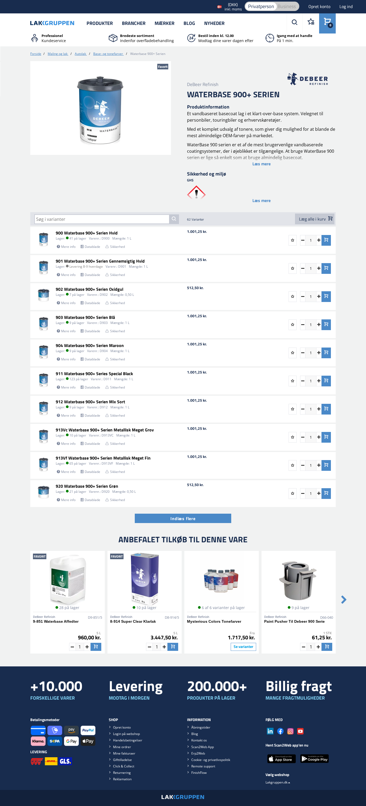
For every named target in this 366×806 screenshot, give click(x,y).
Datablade (92, 246)
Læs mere (261, 164)
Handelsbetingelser (127, 740)
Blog (189, 23)
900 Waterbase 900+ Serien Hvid (87, 233)
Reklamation (122, 779)
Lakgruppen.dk (276, 782)
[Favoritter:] (310, 23)
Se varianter (243, 646)
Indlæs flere (183, 518)
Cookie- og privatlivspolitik (210, 760)
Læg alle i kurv (313, 219)
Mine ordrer (122, 747)
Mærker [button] (164, 23)
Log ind (346, 6)
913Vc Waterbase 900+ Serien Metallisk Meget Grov (105, 430)
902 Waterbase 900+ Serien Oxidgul (89, 289)
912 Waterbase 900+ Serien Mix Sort (90, 401)
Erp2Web (198, 753)
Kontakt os (199, 740)
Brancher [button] (133, 23)
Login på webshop (126, 734)
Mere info (68, 246)
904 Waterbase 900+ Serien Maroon (90, 345)
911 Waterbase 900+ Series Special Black (94, 373)
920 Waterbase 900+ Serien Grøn (87, 486)
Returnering (122, 772)
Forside (35, 53)
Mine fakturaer (124, 753)
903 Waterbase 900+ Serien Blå (85, 317)
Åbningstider (200, 727)
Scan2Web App (202, 747)
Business (287, 6)
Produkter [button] (100, 23)
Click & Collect (123, 766)
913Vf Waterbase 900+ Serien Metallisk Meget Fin (103, 458)
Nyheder (214, 23)
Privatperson (261, 6)
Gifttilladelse (122, 760)
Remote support (203, 766)
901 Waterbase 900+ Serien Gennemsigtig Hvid (100, 261)
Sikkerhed (117, 246)
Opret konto (319, 6)
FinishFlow (199, 772)
